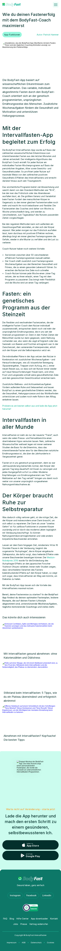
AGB (23, 942)
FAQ (5, 918)
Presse (23, 924)
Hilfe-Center (22, 918)
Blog (12, 918)
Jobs (15, 924)
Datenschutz (36, 942)
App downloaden (39, 918)
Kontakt (54, 918)
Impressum (11, 942)
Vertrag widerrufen (38, 924)
